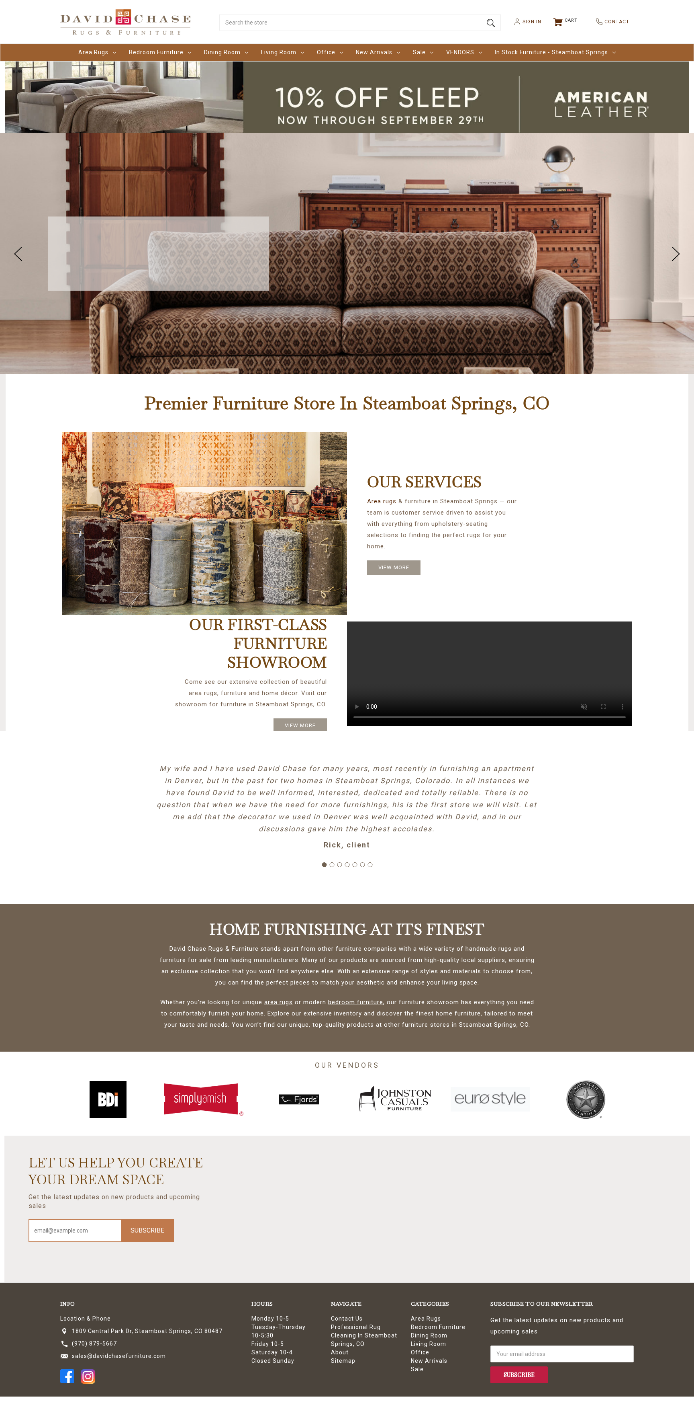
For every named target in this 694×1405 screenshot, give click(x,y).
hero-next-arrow (676, 254)
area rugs (278, 1002)
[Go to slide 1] (324, 864)
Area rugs (381, 501)
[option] (108, 1099)
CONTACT (613, 22)
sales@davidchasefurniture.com (119, 1356)
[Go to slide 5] (354, 864)
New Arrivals (374, 52)
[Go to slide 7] (369, 864)
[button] (347, 104)
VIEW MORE (393, 567)
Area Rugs (93, 52)
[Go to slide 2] (331, 864)
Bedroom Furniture (156, 52)
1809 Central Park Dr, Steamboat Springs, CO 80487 (147, 1331)
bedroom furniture (355, 1002)
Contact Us (347, 1318)
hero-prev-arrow (18, 254)
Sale (419, 52)
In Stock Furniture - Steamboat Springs (551, 52)
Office (326, 52)
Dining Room (222, 52)
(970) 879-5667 (94, 1343)
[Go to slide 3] (339, 864)
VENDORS (460, 52)
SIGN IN (529, 22)
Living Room (278, 52)
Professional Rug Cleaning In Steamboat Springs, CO (364, 1335)
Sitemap (343, 1361)
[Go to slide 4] (347, 864)
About (340, 1352)
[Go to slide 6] (362, 864)
